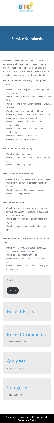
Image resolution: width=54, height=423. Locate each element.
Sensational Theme (27, 420)
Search (10, 280)
